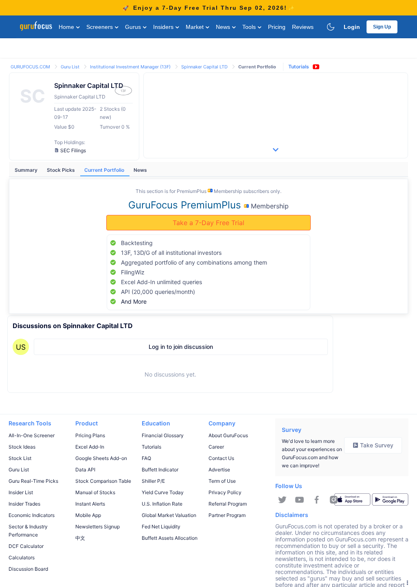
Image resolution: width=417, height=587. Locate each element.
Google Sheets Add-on (101, 458)
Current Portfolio (104, 170)
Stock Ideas (22, 447)
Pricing (276, 27)
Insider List (21, 492)
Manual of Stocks (95, 492)
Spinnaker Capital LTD (205, 67)
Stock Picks (61, 170)
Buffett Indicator (160, 470)
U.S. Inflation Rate (162, 504)
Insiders (164, 27)
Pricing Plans (90, 435)
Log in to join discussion (181, 346)
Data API (85, 470)
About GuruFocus (228, 435)
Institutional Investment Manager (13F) (131, 67)
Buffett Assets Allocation (170, 538)
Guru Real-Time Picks (33, 481)
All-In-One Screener (32, 435)
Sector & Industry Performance (28, 530)
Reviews (303, 27)
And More (134, 301)
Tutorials (298, 67)
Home (67, 27)
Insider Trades (24, 504)
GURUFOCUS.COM (31, 67)
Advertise (219, 470)
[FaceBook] (316, 500)
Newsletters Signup (97, 526)
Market (195, 27)
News (224, 27)
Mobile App (88, 515)
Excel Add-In (89, 447)
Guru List (71, 67)
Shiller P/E (153, 481)
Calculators (22, 557)
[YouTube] (299, 500)
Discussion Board (28, 569)
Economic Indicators (32, 515)
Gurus (134, 27)
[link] (31, 66)
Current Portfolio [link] (257, 67)
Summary (27, 170)
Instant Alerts (90, 504)
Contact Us (221, 458)
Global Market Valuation (169, 515)
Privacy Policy (224, 492)
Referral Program (227, 504)
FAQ (146, 458)
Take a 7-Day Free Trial (208, 223)
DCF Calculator (26, 546)
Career (216, 447)
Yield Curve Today (163, 492)
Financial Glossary (163, 435)
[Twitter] (282, 500)
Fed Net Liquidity (161, 526)
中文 (80, 538)
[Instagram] (334, 500)
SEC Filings (73, 150)
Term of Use (222, 481)
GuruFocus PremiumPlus (186, 205)
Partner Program (227, 515)
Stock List (20, 458)
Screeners (100, 27)
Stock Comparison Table (103, 481)
